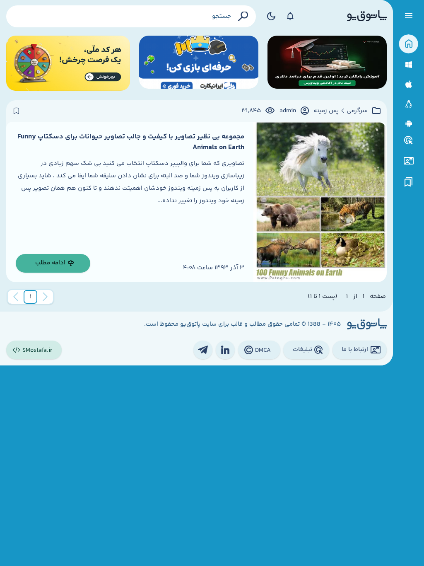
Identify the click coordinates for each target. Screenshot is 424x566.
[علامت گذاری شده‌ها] (408, 182)
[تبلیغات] (409, 140)
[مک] (408, 84)
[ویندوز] (408, 65)
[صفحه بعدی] (16, 297)
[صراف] (68, 63)
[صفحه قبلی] (45, 297)
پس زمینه (326, 111)
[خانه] (408, 44)
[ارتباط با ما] (408, 160)
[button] (31, 297)
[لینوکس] (408, 104)
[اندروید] (408, 124)
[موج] (327, 63)
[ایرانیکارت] (198, 63)
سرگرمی (357, 111)
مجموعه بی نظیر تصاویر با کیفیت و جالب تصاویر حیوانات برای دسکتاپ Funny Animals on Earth (130, 142)
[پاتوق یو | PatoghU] (367, 16)
